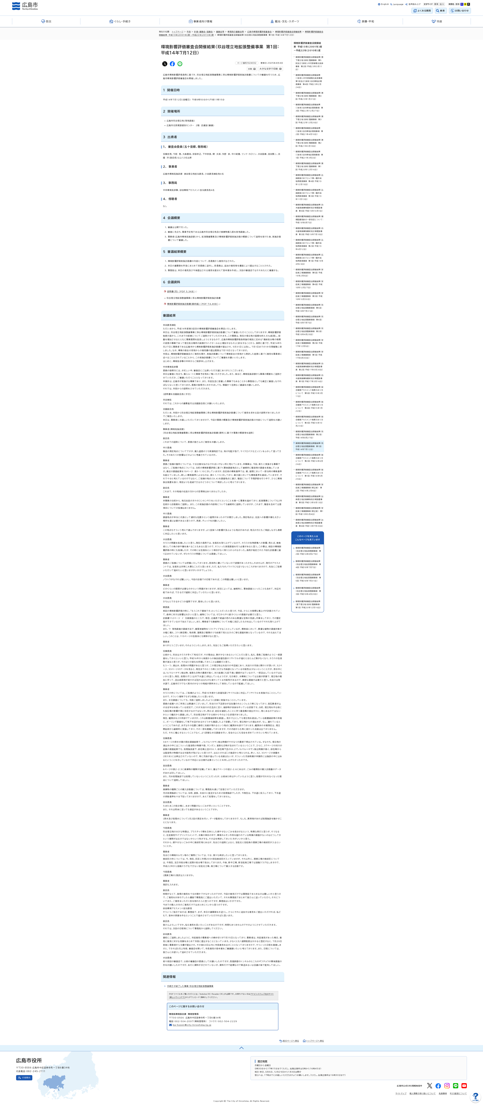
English (385, 4)
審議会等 (220, 32)
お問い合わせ (462, 11)
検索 (442, 11)
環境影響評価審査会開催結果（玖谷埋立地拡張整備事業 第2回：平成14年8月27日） (309, 435)
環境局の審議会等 (236, 32)
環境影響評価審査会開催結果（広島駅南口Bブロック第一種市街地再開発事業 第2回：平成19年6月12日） (309, 244)
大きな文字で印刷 (268, 69)
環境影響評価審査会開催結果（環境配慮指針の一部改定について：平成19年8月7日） (309, 219)
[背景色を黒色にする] (468, 4)
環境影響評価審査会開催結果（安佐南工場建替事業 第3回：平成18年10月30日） (309, 296)
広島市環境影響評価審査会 (259, 32)
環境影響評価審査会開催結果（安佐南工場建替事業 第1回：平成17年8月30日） (309, 355)
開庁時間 (262, 1061)
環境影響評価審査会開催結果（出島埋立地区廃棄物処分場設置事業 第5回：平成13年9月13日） (309, 499)
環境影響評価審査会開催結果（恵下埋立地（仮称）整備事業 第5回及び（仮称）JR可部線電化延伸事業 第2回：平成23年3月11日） (309, 63)
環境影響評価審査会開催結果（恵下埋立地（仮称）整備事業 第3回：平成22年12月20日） (309, 119)
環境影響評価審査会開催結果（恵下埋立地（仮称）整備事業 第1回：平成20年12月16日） (309, 166)
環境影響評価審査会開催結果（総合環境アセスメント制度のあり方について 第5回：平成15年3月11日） (309, 391)
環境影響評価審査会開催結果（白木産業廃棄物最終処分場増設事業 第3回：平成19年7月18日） (309, 231)
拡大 (441, 4)
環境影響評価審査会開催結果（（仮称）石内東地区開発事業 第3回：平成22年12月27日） (309, 108)
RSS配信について (458, 1093)
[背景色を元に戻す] (457, 4)
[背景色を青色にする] (461, 4)
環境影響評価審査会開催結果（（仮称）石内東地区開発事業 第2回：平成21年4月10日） (309, 131)
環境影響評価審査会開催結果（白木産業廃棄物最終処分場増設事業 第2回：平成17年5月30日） (309, 367)
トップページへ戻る (315, 1041)
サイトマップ (401, 1093)
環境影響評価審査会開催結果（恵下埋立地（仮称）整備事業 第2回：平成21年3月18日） (309, 143)
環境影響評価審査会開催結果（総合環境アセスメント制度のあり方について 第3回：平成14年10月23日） (309, 421)
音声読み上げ (415, 4)
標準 (436, 4)
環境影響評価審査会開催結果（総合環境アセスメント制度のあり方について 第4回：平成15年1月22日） (309, 406)
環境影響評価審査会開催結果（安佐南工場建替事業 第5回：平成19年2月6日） (309, 273)
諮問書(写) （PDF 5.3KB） (181, 291)
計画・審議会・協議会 (203, 32)
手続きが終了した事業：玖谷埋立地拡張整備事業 (190, 986)
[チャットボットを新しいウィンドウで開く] (475, 1102)
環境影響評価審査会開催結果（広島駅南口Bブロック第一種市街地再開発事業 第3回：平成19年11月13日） (309, 194)
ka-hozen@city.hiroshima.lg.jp (192, 1025)
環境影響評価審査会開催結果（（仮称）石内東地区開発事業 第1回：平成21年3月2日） (309, 155)
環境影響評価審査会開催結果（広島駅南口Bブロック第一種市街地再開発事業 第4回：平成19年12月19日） (309, 179)
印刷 (250, 69)
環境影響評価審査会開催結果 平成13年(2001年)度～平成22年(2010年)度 (308, 47)
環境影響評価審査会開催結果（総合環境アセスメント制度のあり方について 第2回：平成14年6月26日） (309, 459)
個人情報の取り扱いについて (423, 1093)
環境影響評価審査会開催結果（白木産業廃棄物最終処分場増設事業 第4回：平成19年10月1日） (309, 208)
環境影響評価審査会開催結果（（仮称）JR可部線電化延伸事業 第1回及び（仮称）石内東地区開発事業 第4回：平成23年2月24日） (310, 81)
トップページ (177, 32)
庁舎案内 (26, 1078)
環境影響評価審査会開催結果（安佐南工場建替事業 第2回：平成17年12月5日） (309, 343)
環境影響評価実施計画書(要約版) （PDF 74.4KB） (192, 304)
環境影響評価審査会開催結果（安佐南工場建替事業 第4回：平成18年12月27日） (309, 284)
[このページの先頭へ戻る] (241, 1048)
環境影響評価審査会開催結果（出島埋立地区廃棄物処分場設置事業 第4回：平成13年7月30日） (309, 523)
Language (398, 4)
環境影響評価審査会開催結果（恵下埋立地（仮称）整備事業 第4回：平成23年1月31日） (309, 96)
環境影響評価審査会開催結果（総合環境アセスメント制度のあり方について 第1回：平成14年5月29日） (309, 474)
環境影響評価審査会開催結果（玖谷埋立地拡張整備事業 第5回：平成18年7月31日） (309, 308)
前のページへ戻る (291, 1041)
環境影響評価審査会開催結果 (288, 32)
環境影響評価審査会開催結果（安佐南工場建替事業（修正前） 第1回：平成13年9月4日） (309, 511)
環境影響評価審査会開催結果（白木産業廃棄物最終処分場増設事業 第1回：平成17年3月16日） (309, 378)
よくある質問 (424, 11)
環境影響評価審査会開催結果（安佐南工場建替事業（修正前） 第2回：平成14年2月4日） (309, 488)
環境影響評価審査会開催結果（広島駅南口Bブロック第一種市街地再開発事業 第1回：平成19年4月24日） (309, 259)
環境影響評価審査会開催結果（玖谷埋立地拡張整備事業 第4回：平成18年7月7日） (309, 320)
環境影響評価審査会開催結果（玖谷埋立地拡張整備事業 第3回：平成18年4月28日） (309, 331)
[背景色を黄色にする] (465, 4)
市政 (189, 32)
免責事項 (443, 1093)
